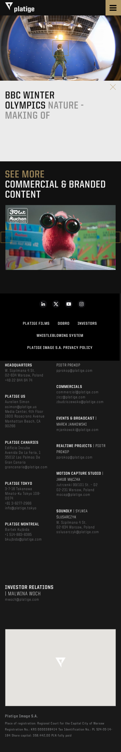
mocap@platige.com (73, 495)
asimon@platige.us (21, 407)
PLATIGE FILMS (36, 324)
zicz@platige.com (71, 397)
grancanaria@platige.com (26, 467)
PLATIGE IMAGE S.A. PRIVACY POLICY (60, 348)
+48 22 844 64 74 (19, 381)
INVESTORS (87, 324)
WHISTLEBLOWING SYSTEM (60, 336)
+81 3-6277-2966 (18, 504)
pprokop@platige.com (74, 371)
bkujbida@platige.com (23, 540)
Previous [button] (6, 237)
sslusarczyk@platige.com (77, 532)
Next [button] (114, 237)
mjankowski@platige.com (77, 430)
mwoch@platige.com (22, 600)
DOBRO (64, 324)
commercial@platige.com (77, 392)
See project (60, 251)
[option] (60, 237)
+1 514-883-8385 (18, 535)
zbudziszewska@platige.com (80, 402)
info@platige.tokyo (21, 508)
